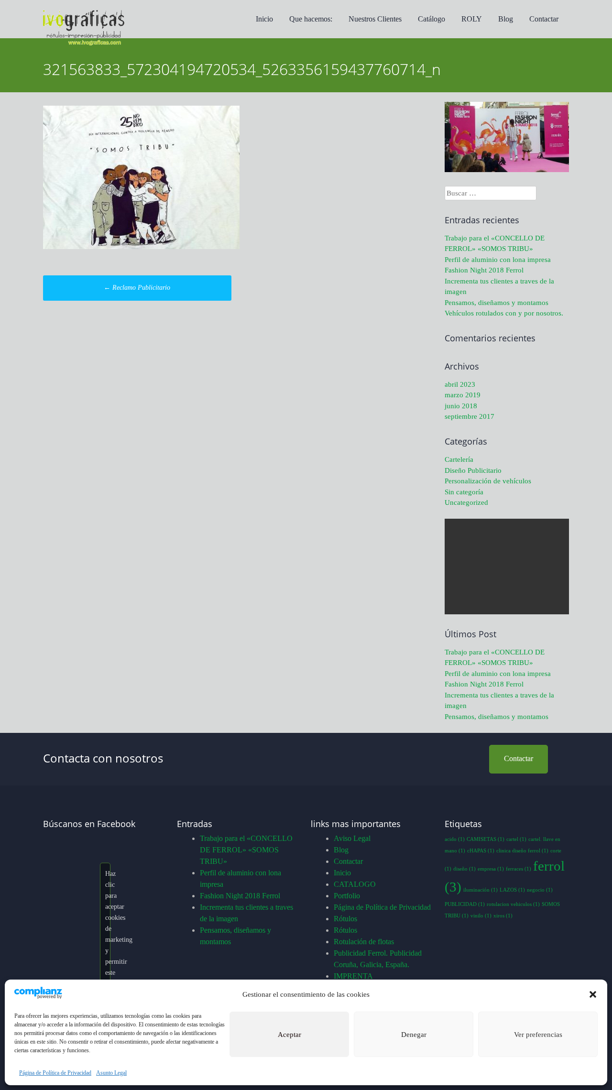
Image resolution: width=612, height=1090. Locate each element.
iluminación (480, 890)
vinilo (481, 915)
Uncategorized (466, 502)
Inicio (264, 19)
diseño (464, 869)
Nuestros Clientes (375, 19)
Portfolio (347, 896)
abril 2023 (460, 384)
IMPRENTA (353, 976)
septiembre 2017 (469, 416)
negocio (540, 890)
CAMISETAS (485, 839)
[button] (593, 994)
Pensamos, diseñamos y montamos (496, 302)
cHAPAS (480, 850)
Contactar (543, 19)
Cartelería (459, 459)
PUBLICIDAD (465, 904)
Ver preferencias (538, 1034)
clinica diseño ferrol (522, 850)
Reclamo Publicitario (137, 287)
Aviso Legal (352, 838)
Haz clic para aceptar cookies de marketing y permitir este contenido (107, 928)
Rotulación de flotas (364, 941)
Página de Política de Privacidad (55, 1072)
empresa (491, 869)
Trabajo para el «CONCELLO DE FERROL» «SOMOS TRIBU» (246, 849)
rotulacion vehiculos (513, 904)
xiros (503, 915)
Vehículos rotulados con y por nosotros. (504, 313)
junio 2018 (461, 406)
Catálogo (431, 19)
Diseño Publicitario (473, 470)
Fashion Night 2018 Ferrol (484, 270)
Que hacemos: (310, 19)
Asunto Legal (111, 1072)
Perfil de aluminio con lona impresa (498, 259)
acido (455, 839)
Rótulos (345, 919)
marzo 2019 (463, 395)
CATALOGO (355, 884)
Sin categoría (464, 492)
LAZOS (512, 890)
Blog (505, 19)
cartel (516, 839)
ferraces (518, 869)
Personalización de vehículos (488, 481)
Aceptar (289, 1034)
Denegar (413, 1034)
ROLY (471, 19)
